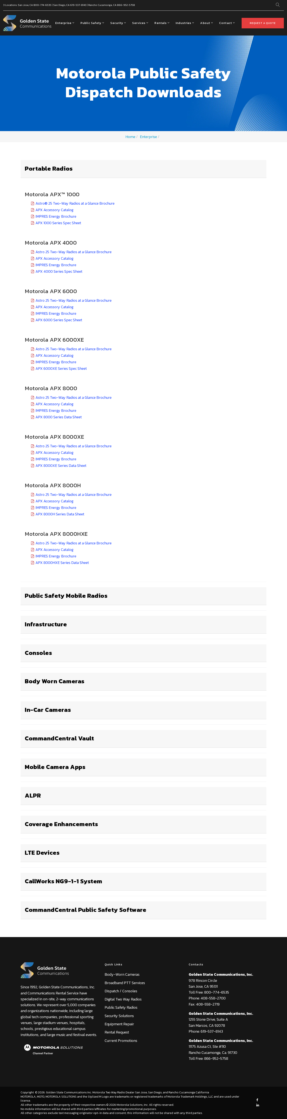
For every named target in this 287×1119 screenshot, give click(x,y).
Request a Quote (263, 23)
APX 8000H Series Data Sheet (60, 514)
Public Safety (90, 23)
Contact (225, 23)
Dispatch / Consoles (121, 991)
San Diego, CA (61, 5)
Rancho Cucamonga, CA (102, 5)
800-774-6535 (42, 5)
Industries (183, 23)
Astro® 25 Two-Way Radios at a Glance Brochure (75, 203)
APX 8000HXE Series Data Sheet (62, 562)
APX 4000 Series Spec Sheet (59, 271)
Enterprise (63, 23)
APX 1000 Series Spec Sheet (58, 223)
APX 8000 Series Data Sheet (59, 417)
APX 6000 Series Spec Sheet (59, 320)
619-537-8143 (78, 5)
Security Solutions (119, 1016)
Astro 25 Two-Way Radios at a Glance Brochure (74, 252)
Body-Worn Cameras (122, 974)
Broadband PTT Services (125, 983)
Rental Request (117, 1032)
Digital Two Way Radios (123, 999)
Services (138, 23)
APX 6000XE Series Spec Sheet (61, 368)
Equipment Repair (119, 1024)
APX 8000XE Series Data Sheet (61, 465)
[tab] (143, 169)
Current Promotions (121, 1040)
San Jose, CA (25, 5)
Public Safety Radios (121, 1007)
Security (116, 23)
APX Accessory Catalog (54, 210)
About (205, 23)
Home (130, 137)
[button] (49, 167)
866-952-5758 (126, 5)
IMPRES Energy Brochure (56, 216)
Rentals (160, 23)
